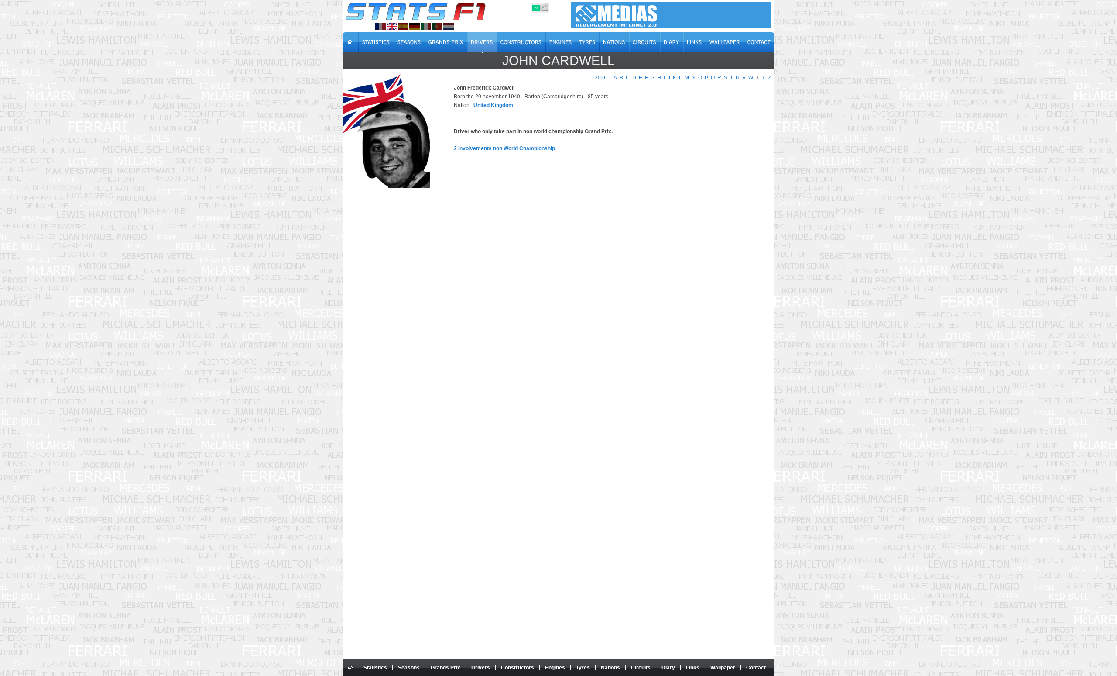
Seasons (409, 668)
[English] (392, 26)
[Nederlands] (448, 26)
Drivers (480, 668)
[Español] (403, 26)
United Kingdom (493, 105)
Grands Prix (445, 668)
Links (692, 668)
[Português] (437, 26)
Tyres (583, 668)
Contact (756, 668)
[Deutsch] (414, 26)
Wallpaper (722, 668)
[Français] (380, 26)
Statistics (375, 668)
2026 (601, 78)
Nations (610, 668)
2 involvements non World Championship (504, 148)
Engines (555, 668)
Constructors (517, 668)
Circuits (641, 668)
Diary (668, 668)
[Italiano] (426, 26)
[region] (607, 173)
